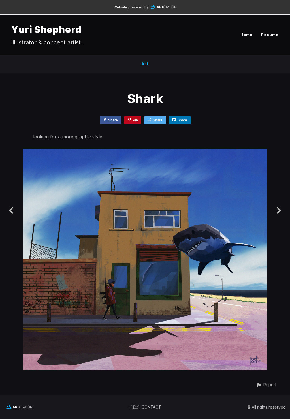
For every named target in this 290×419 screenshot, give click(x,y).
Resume (270, 34)
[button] (266, 384)
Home (246, 34)
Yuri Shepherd (46, 29)
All (145, 63)
